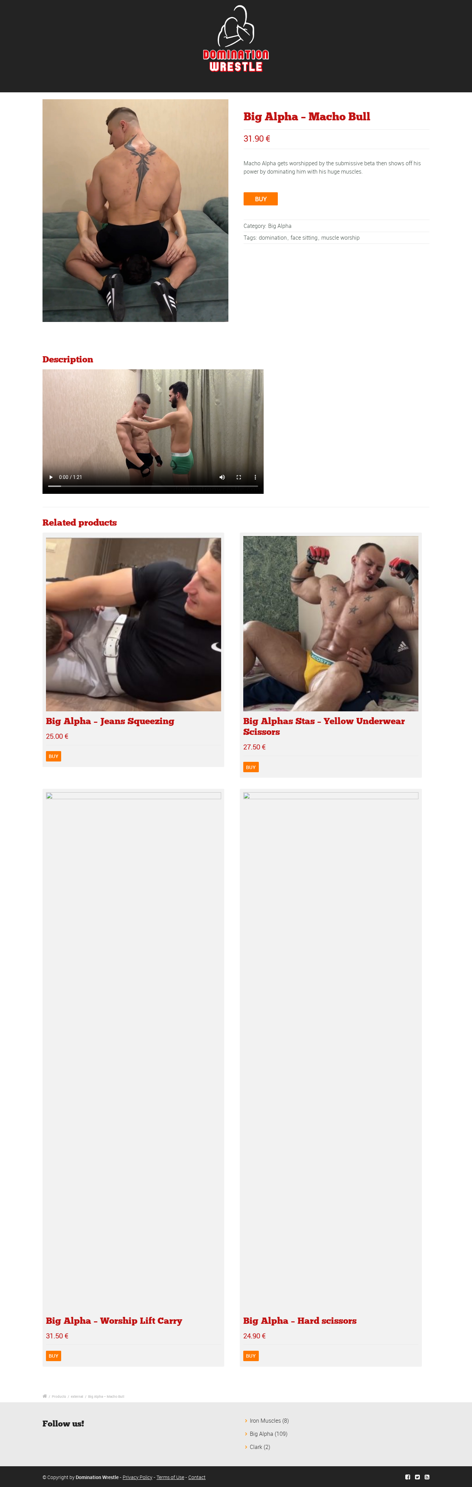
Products (59, 1396)
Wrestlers (110, 83)
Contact (376, 83)
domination (273, 237)
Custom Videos (153, 83)
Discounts (197, 83)
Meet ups (233, 83)
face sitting (304, 237)
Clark (256, 1447)
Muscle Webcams (331, 83)
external (77, 1396)
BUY (261, 199)
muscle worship (340, 237)
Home (79, 83)
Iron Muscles (265, 1420)
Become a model (277, 83)
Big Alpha (280, 226)
